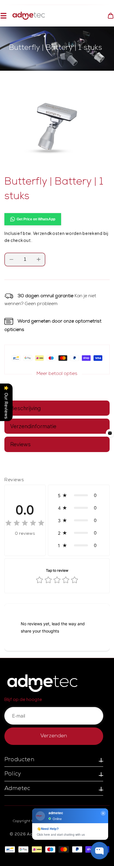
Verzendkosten (49, 233)
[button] (3, 16)
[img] (25, 524)
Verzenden (53, 736)
